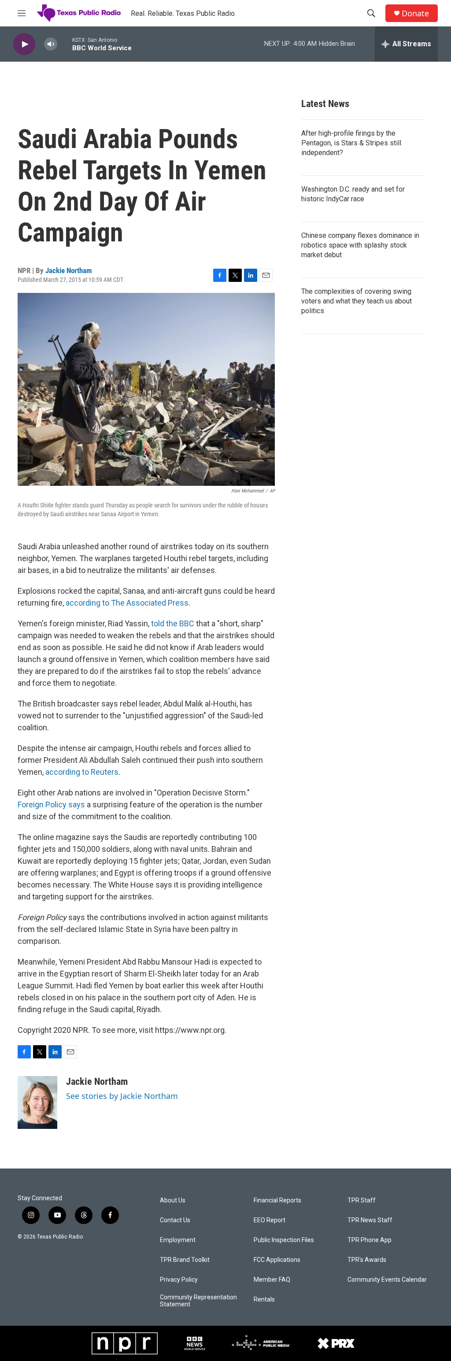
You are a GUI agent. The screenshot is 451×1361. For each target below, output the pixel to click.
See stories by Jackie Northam (122, 1096)
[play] (24, 44)
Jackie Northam (68, 270)
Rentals (264, 1299)
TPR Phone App (369, 1240)
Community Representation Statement (198, 1301)
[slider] (64, 43)
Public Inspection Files (284, 1240)
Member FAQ (272, 1279)
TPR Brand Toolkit (185, 1260)
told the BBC (173, 623)
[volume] (50, 44)
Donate (415, 13)
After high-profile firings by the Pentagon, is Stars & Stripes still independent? (351, 143)
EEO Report (269, 1220)
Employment (178, 1240)
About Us (172, 1200)
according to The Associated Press (127, 602)
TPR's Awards (366, 1260)
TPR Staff (361, 1200)
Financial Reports (277, 1200)
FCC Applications (277, 1260)
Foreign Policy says (51, 804)
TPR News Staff (369, 1220)
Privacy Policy (179, 1279)
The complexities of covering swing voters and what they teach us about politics (356, 301)
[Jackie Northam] (37, 1102)
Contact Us (175, 1220)
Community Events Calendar (387, 1279)
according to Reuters (81, 772)
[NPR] (125, 1343)
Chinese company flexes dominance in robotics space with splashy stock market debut (360, 245)
